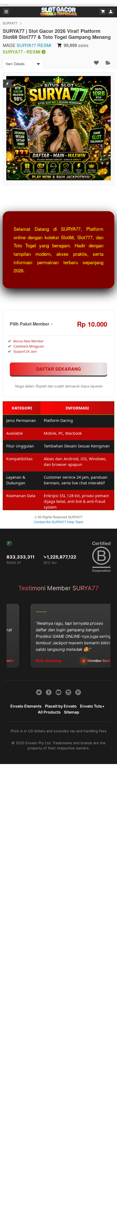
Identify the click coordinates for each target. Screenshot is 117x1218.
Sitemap (71, 712)
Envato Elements (26, 706)
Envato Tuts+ (92, 706)
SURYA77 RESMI (34, 45)
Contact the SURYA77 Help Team (58, 521)
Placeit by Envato (61, 706)
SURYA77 (10, 23)
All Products (49, 712)
